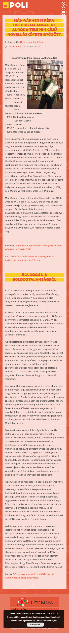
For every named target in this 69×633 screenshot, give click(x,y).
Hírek (40, 42)
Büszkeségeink (28, 42)
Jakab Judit (15, 46)
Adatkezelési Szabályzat (46, 620)
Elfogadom (35, 624)
